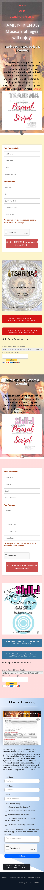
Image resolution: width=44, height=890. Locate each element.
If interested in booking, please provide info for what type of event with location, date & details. (22, 831)
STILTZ (29, 412)
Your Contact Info (11, 148)
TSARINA (36, 88)
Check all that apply (12, 804)
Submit (22, 856)
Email (7, 795)
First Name (8, 777)
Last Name (8, 786)
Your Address (9, 181)
